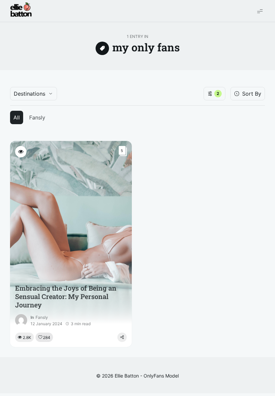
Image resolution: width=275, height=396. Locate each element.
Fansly (37, 117)
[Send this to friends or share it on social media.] (122, 337)
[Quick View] (20, 151)
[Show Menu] (260, 11)
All (16, 117)
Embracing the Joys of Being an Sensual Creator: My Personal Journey (65, 296)
